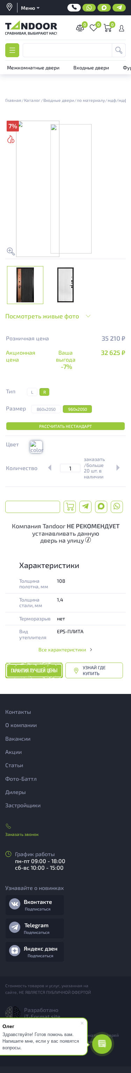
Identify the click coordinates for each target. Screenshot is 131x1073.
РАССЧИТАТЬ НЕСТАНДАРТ (65, 426)
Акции (13, 751)
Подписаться (38, 908)
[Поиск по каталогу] (119, 50)
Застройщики (23, 805)
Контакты (18, 711)
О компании (21, 724)
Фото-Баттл (21, 778)
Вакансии (17, 738)
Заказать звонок (21, 834)
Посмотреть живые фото (42, 316)
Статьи (14, 765)
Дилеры (15, 791)
